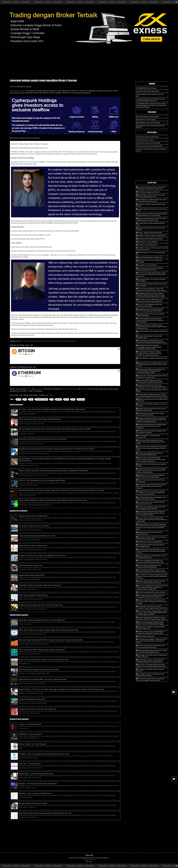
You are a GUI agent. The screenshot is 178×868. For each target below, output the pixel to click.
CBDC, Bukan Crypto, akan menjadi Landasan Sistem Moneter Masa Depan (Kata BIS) (48, 630)
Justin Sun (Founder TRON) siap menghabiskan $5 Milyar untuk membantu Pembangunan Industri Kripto (151, 448)
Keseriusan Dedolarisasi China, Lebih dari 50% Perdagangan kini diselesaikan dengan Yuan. (151, 188)
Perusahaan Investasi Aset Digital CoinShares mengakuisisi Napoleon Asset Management (150, 596)
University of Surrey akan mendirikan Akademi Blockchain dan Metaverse (150, 502)
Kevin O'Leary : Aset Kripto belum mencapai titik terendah (151, 464)
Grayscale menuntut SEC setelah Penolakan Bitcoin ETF (150, 670)
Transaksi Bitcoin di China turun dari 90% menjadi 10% (37, 709)
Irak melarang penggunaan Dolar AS (148, 192)
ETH (51, 399)
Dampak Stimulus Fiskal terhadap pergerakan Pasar (150, 224)
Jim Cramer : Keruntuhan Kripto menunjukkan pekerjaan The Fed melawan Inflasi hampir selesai (52, 409)
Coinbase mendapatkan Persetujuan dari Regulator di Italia (149, 336)
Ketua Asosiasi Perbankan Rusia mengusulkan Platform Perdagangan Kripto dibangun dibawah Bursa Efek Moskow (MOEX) (150, 513)
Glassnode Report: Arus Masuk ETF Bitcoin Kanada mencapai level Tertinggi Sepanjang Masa (51, 640)
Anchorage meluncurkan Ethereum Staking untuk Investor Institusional (43, 439)
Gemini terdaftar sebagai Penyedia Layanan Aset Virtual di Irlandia (151, 284)
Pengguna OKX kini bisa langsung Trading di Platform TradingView (150, 314)
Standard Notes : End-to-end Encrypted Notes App (36, 773)
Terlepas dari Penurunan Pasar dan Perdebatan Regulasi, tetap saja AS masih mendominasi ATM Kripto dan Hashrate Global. (151, 470)
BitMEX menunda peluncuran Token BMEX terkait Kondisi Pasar (151, 400)
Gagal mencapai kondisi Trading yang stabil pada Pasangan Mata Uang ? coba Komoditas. (151, 214)
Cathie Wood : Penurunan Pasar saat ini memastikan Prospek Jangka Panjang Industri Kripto (151, 607)
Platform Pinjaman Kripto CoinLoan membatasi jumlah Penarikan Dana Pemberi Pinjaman (150, 581)
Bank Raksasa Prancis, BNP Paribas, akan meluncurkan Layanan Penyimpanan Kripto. (149, 300)
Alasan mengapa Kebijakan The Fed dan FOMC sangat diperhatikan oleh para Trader (151, 219)
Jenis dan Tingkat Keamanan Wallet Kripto (150, 146)
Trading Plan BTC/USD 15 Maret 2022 (32, 699)
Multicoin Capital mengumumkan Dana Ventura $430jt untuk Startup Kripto (151, 409)
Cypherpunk (62, 255)
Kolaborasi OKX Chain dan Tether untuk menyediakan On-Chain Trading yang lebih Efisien (151, 385)
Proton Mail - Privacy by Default (30, 764)
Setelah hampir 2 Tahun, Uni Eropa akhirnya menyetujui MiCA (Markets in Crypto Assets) (150, 660)
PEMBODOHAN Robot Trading (147, 88)
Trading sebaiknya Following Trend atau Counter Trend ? (151, 209)
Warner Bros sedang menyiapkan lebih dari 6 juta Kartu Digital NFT (42, 620)
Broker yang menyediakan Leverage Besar (33, 595)
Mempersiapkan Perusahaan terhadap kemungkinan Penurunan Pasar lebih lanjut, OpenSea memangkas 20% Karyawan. (149, 353)
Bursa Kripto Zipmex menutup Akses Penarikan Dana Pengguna (151, 280)
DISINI (51, 395)
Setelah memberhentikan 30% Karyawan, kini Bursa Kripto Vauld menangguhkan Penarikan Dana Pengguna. (151, 601)
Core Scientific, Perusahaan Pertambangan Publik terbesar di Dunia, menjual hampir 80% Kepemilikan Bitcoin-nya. (151, 576)
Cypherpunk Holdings (17, 90)
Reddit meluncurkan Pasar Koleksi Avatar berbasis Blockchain (40, 419)
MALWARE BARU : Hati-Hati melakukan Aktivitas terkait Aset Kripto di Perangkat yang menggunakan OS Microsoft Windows (151, 105)
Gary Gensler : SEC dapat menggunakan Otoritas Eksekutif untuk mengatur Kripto (151, 376)
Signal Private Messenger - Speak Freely (150, 257)
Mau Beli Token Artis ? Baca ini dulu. (148, 91)
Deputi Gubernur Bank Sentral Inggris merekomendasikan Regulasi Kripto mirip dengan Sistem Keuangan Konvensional (150, 459)
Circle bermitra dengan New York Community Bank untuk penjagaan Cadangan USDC (150, 679)
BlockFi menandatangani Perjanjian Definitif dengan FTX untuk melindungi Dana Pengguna (150, 623)
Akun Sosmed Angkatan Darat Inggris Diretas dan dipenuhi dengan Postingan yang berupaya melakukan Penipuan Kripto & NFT (151, 587)
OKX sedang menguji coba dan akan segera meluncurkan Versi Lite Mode (150, 414)
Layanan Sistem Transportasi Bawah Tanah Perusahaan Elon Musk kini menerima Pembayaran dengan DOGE (151, 519)
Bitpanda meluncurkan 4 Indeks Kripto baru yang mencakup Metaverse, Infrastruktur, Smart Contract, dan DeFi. (151, 364)
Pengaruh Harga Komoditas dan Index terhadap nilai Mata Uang (41, 605)
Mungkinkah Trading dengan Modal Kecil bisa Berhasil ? (150, 126)
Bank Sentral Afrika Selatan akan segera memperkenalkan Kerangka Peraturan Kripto (149, 381)
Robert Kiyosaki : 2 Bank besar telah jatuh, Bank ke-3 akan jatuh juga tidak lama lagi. (151, 200)
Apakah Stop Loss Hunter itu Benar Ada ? (33, 545)
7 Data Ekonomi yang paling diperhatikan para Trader (37, 535)
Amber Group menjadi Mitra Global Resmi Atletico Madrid (151, 390)
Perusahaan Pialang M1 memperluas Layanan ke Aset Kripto (151, 404)
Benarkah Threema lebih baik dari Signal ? (33, 803)
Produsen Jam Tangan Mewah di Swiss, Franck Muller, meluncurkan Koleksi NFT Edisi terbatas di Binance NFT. (151, 274)
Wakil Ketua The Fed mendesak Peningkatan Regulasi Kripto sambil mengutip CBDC (150, 476)
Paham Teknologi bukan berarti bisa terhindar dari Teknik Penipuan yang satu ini (150, 99)
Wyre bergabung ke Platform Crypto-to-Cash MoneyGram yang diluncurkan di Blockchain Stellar (151, 570)
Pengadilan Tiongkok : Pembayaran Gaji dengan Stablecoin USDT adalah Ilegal (151, 537)
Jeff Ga (66, 399)
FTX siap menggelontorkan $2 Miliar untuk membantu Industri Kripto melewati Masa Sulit (149, 561)
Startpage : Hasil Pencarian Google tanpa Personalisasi (38, 783)
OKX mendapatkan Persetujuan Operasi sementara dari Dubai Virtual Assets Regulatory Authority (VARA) (55, 429)
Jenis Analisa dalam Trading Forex (30, 565)
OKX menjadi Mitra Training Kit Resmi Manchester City (148, 436)
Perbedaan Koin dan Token (146, 140)
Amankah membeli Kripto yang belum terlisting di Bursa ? (151, 149)
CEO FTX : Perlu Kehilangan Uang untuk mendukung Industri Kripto (42, 480)
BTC (25, 399)
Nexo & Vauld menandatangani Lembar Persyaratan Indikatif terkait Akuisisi (148, 566)
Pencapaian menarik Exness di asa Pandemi (34, 526)
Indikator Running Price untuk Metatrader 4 (33, 516)
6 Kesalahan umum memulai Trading (149, 122)
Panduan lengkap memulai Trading (148, 116)
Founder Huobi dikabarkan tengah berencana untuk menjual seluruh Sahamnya (150, 646)
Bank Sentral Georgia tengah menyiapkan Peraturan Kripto (39, 669)
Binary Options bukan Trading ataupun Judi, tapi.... (150, 95)
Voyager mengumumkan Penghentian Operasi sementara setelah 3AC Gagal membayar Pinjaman (151, 618)
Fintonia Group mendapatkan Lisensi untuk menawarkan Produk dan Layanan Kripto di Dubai (151, 289)
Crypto (31, 399)
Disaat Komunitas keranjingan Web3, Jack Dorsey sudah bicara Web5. (43, 679)
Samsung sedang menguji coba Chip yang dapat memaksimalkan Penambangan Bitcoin (151, 651)
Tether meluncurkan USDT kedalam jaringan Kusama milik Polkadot (42, 649)
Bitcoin (29, 389)
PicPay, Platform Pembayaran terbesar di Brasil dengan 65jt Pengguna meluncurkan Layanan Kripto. (53, 500)
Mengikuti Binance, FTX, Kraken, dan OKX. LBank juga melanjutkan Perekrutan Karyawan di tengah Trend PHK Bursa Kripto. (61, 689)
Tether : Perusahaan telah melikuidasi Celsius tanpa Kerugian (150, 480)
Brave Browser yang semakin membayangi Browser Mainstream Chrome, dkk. (45, 813)
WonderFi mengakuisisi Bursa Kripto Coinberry (151, 592)
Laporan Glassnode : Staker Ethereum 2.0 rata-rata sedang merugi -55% (151, 556)
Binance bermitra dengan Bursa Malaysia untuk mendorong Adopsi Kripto (44, 659)
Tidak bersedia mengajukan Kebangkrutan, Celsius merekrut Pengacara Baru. (149, 453)
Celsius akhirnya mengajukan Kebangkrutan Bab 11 (151, 359)
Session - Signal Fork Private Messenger (33, 744)
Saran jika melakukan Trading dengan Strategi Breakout (150, 205)
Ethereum (39, 389)
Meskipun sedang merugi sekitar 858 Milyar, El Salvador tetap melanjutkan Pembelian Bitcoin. (150, 632)
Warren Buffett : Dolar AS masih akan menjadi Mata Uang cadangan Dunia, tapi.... (150, 195)
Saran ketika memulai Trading (147, 119)
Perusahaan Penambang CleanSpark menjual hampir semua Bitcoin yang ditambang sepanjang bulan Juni (150, 551)
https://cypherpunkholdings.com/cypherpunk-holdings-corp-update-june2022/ (49, 341)
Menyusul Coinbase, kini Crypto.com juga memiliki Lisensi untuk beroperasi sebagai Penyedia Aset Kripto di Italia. (151, 326)
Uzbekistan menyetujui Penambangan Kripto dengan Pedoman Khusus (150, 674)
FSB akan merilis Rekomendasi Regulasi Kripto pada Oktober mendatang (151, 431)
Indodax (84, 389)
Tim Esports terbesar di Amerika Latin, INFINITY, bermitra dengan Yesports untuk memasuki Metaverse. (151, 486)
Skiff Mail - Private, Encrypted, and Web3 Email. (35, 793)
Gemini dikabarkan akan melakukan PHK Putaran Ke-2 (151, 332)
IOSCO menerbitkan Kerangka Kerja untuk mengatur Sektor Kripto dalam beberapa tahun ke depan (150, 441)
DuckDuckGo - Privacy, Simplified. (30, 734)
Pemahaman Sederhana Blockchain (148, 137)
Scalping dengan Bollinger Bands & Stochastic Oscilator (150, 228)
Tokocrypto (73, 389)
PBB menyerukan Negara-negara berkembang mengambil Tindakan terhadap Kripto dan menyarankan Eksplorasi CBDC (150, 371)
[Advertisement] (89, 61)
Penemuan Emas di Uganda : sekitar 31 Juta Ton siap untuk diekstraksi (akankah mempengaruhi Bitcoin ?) (151, 641)
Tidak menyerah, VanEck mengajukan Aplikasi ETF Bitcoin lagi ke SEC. (150, 627)
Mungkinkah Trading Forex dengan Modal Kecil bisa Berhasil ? (40, 585)
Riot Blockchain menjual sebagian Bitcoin (150, 541)
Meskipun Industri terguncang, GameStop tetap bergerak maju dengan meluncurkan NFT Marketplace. (54, 470)
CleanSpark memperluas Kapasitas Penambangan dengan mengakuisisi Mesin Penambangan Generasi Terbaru (57, 449)
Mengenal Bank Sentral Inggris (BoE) (31, 575)
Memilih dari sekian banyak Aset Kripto (149, 143)
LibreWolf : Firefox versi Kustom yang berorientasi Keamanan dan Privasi (44, 754)
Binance (65, 389)
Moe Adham (81, 399)
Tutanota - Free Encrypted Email (30, 724)
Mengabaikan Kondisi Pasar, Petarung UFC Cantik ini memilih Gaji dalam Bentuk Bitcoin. (150, 310)
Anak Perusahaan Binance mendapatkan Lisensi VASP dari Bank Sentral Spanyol (151, 498)
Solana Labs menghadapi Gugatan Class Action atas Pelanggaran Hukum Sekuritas (151, 507)
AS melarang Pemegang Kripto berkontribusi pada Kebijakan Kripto (150, 545)
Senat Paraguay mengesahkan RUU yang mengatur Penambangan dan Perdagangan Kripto (151, 341)
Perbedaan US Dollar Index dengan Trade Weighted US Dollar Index (42, 555)
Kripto (73, 399)
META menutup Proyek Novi (146, 636)
